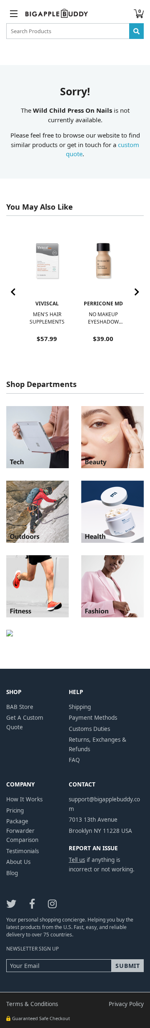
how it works (24, 799)
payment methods (93, 717)
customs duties (89, 729)
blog (12, 873)
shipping (80, 707)
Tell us (77, 860)
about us (18, 862)
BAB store (19, 707)
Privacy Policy (126, 1004)
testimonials (22, 851)
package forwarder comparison (22, 831)
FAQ (74, 760)
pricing (15, 810)
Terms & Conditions (32, 1004)
